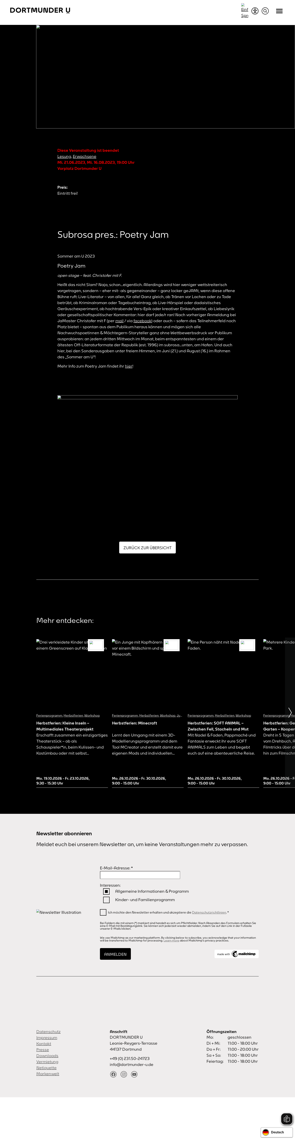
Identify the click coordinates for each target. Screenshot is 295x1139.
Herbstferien (73, 715)
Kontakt (43, 1043)
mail (119, 320)
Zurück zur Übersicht (147, 547)
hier (128, 366)
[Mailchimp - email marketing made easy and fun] (237, 954)
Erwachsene (84, 156)
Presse (42, 1049)
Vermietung (47, 1061)
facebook (142, 320)
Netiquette (46, 1067)
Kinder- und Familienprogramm (145, 899)
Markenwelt (47, 1073)
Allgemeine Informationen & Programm (152, 891)
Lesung (64, 156)
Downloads (47, 1055)
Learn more (171, 940)
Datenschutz (48, 1031)
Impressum (46, 1037)
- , (63, 780)
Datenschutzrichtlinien (209, 912)
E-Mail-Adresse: (116, 867)
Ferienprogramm (49, 715)
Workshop (92, 715)
